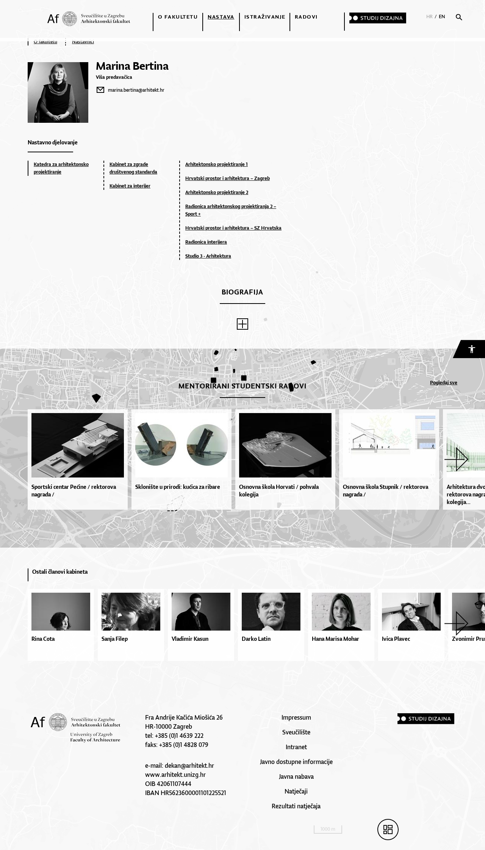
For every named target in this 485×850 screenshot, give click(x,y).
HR (429, 16)
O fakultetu (178, 16)
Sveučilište (296, 732)
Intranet (296, 747)
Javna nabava (296, 776)
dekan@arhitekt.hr (189, 765)
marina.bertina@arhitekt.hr (136, 90)
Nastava (221, 16)
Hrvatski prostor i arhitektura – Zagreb (227, 178)
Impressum (296, 717)
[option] (79, 459)
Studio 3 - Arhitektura (208, 256)
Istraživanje (265, 16)
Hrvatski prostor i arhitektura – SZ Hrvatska (233, 228)
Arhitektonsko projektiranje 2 (216, 192)
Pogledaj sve (443, 382)
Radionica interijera (206, 242)
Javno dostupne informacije (296, 762)
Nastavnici (83, 41)
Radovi (306, 16)
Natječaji (296, 791)
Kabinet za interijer (130, 186)
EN (442, 16)
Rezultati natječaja (296, 806)
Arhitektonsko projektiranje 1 (216, 164)
